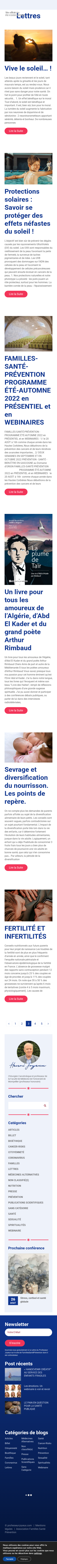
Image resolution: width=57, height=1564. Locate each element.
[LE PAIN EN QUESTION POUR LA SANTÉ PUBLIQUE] (13, 1407)
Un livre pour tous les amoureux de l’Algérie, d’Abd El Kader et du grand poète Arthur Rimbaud (27, 620)
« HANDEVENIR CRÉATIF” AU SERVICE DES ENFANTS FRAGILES (37, 1372)
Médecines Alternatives (23, 1174)
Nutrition (14, 1185)
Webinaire (14, 1230)
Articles (13, 1129)
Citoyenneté (16, 1152)
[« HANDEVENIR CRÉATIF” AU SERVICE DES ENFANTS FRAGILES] (13, 1374)
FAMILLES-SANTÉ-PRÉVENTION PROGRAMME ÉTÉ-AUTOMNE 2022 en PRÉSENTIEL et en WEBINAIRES (28, 390)
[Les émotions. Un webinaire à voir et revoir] (13, 1391)
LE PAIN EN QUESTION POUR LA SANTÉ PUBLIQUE (36, 1405)
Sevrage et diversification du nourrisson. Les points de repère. (26, 785)
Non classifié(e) (18, 1180)
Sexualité (14, 1219)
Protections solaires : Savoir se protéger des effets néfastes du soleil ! (27, 211)
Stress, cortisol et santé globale (33, 1300)
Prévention (15, 1197)
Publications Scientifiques (25, 1202)
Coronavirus (16, 1157)
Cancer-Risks (16, 1146)
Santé (12, 1213)
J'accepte (9, 1559)
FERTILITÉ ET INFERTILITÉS (25, 932)
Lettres (13, 1169)
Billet (12, 1135)
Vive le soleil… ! (28, 68)
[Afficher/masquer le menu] (50, 13)
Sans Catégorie (18, 1208)
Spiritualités (17, 1225)
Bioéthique (15, 1141)
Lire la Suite (16, 130)
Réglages (24, 1559)
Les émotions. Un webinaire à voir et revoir (37, 1388)
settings (38, 1553)
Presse (12, 1191)
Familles (14, 1163)
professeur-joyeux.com (19, 1525)
